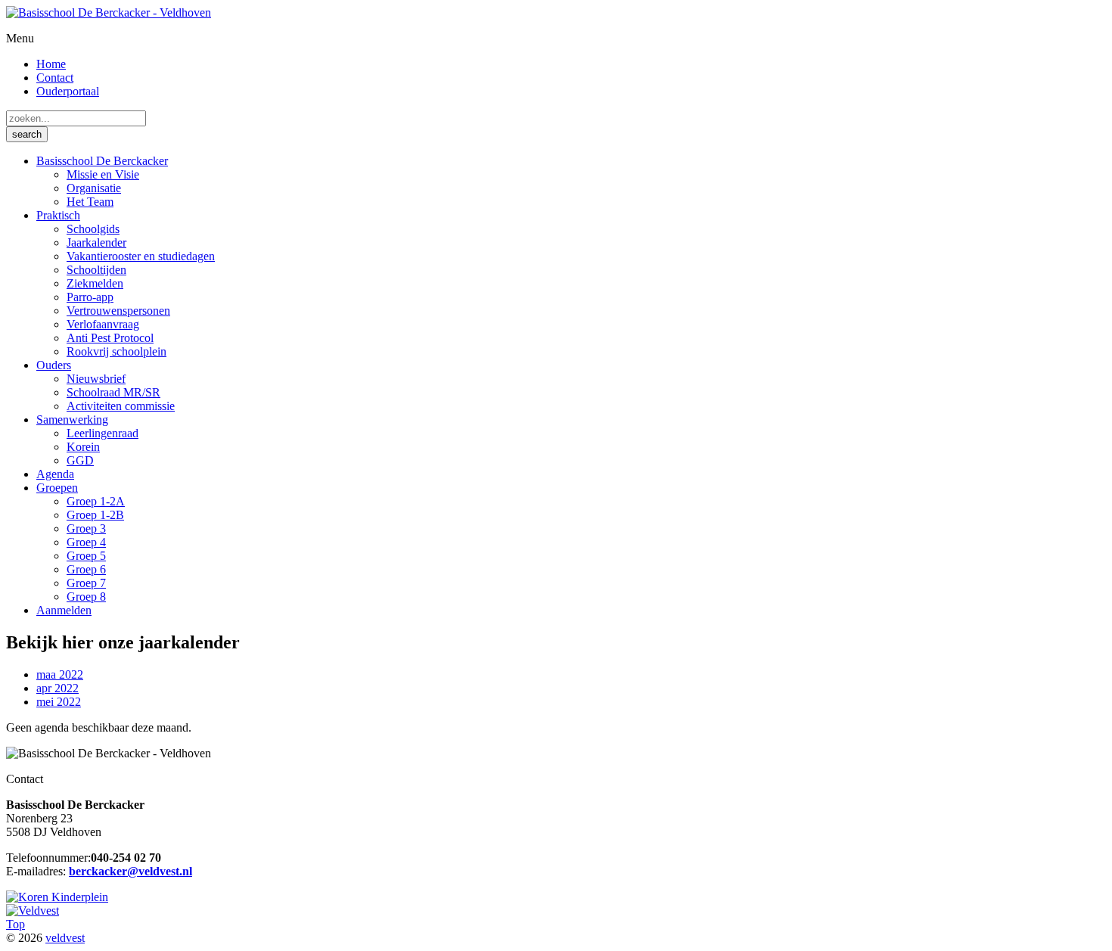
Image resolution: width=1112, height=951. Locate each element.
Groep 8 (86, 596)
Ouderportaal (67, 91)
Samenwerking (72, 419)
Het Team (90, 201)
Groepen (57, 487)
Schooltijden (96, 269)
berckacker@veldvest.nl (130, 871)
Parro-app (90, 297)
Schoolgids (93, 228)
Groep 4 (86, 542)
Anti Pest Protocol (110, 337)
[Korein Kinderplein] (57, 896)
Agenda (55, 474)
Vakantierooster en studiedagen (141, 256)
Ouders (53, 365)
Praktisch (58, 215)
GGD (80, 460)
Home (51, 63)
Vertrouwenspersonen (118, 310)
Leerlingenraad (102, 433)
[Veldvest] (32, 910)
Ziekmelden (95, 283)
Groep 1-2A (96, 501)
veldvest (65, 937)
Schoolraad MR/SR (113, 392)
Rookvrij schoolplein (116, 351)
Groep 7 (86, 583)
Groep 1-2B (95, 514)
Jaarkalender (96, 242)
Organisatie (94, 188)
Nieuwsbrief (96, 378)
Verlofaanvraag (103, 324)
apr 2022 (57, 688)
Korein (83, 446)
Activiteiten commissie (121, 405)
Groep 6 (86, 569)
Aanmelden (64, 610)
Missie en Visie (103, 174)
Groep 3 (86, 528)
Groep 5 (86, 555)
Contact (54, 77)
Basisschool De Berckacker (102, 160)
